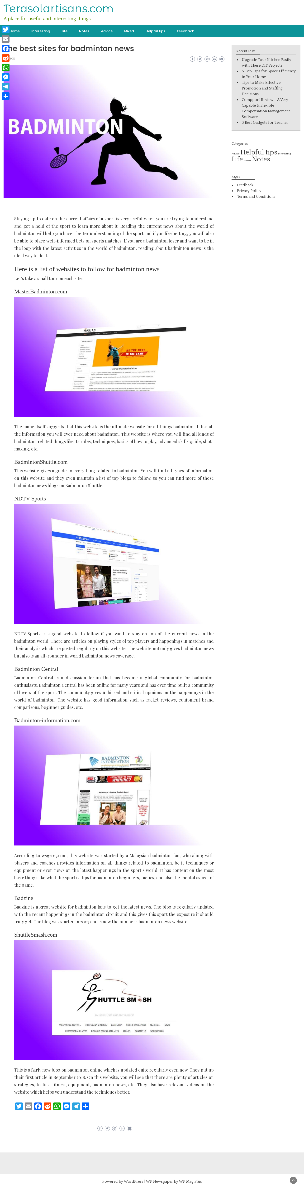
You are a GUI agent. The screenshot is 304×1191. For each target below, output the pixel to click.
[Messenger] (5, 77)
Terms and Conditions (256, 196)
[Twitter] (5, 29)
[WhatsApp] (5, 67)
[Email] (5, 39)
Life (64, 31)
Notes (84, 31)
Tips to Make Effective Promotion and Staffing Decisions (262, 88)
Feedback (185, 31)
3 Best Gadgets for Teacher (265, 122)
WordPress (133, 1181)
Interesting (40, 31)
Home (15, 31)
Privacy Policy (249, 191)
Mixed (129, 31)
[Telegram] (5, 86)
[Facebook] (5, 48)
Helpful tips (155, 31)
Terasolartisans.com (59, 8)
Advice (107, 31)
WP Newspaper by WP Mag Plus (174, 1181)
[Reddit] (5, 58)
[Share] (5, 96)
